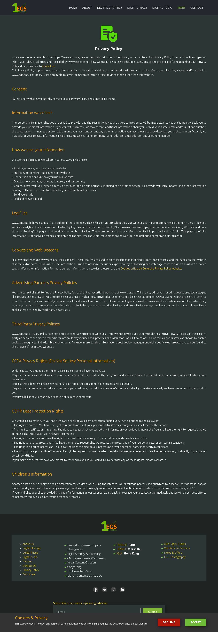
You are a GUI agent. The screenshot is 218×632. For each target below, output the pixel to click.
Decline (169, 622)
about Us (28, 544)
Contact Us (29, 566)
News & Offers (173, 552)
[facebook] (95, 589)
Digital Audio (30, 557)
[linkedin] (122, 589)
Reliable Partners (179, 548)
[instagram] (113, 589)
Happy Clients (177, 544)
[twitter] (104, 589)
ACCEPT (195, 622)
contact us (48, 66)
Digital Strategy (32, 548)
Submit (152, 612)
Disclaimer (29, 574)
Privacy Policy (31, 570)
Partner (27, 561)
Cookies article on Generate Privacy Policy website (151, 268)
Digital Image (30, 552)
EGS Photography (174, 557)
